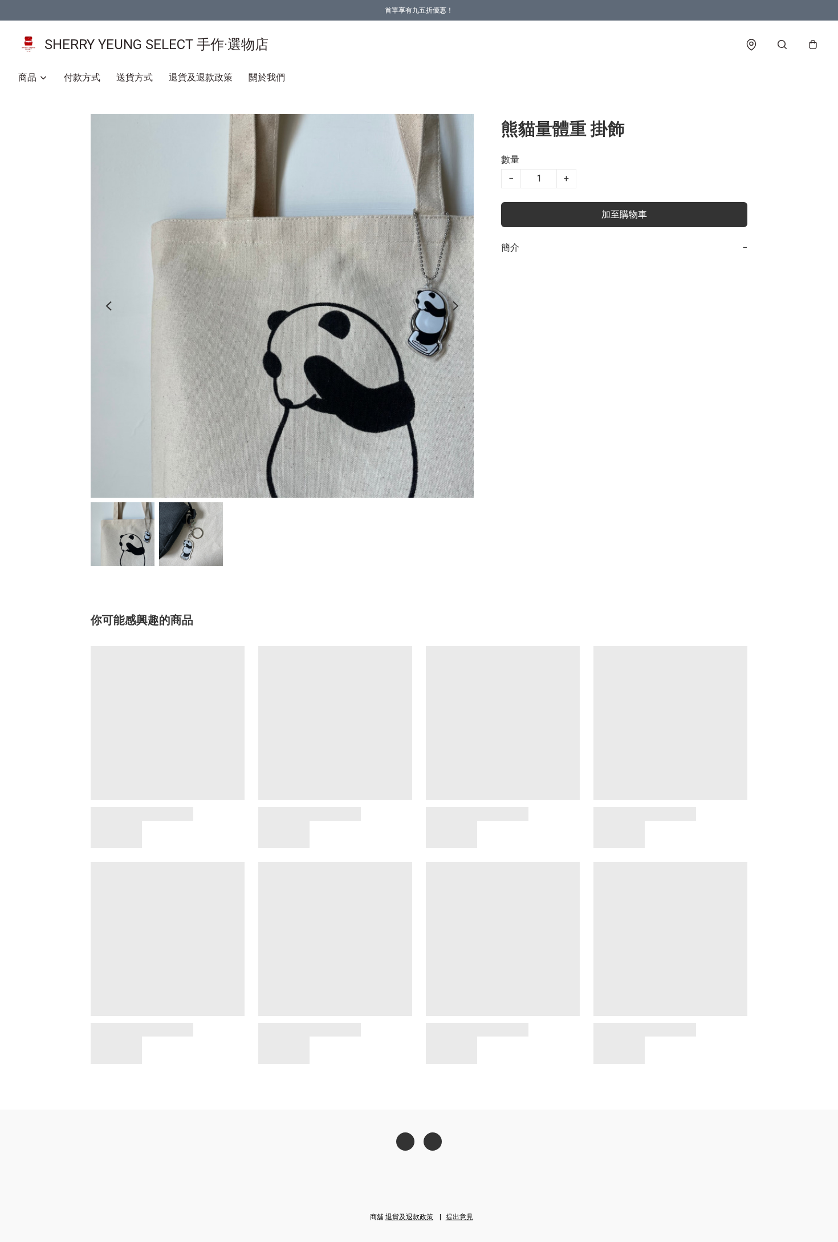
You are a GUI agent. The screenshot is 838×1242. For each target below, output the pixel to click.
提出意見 (459, 1217)
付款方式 (82, 77)
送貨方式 (134, 77)
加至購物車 (624, 214)
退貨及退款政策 (201, 77)
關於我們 (267, 77)
